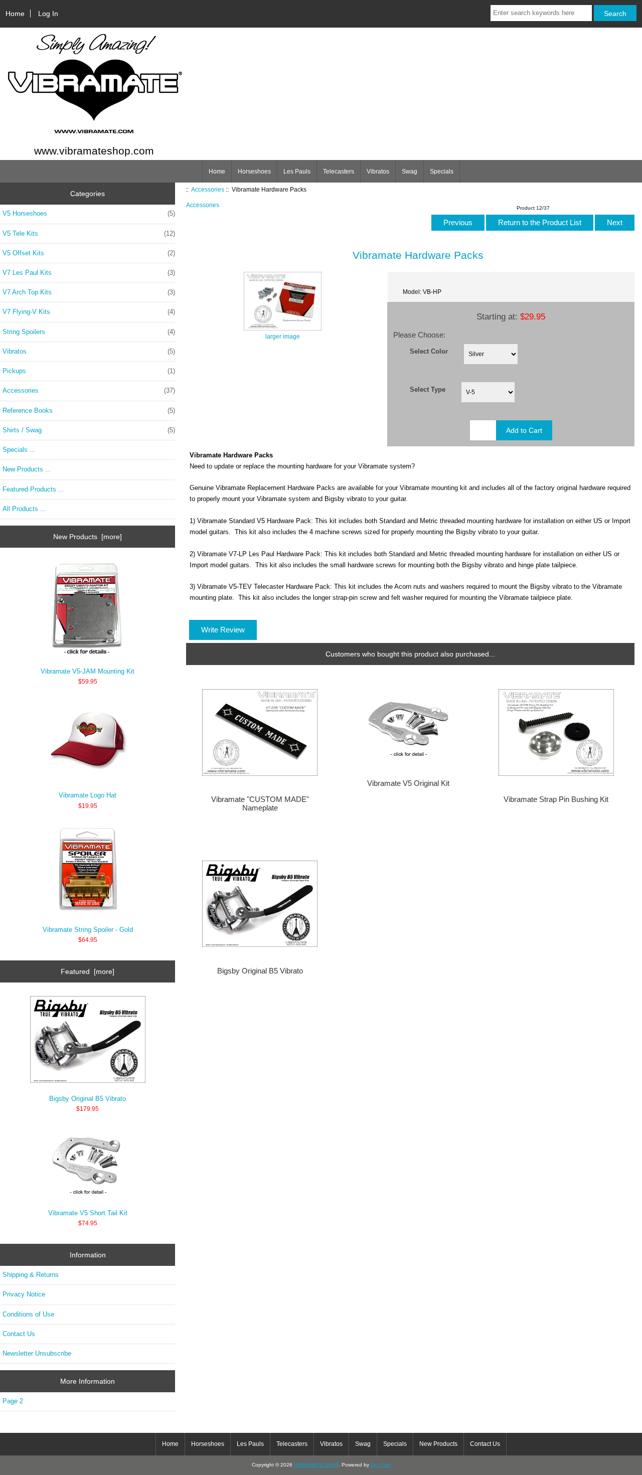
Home (15, 14)
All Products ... (24, 509)
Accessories (207, 189)
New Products (438, 1443)
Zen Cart (381, 1464)
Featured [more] (87, 971)
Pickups (89, 371)
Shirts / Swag (89, 430)
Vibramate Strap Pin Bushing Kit (556, 799)
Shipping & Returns (31, 1274)
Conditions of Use (28, 1314)
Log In (48, 14)
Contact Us (19, 1334)
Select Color (429, 351)
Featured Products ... (33, 489)
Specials (441, 171)
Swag (409, 171)
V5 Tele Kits (89, 233)
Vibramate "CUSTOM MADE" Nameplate (260, 803)
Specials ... (19, 449)
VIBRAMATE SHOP (316, 1464)
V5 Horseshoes (89, 213)
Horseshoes (254, 171)
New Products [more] (87, 537)
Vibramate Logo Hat (87, 795)
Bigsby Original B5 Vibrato (87, 1098)
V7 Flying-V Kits (89, 311)
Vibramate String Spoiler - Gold (88, 929)
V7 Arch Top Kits (89, 292)
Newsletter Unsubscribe (37, 1353)
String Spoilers (89, 332)
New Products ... (27, 469)
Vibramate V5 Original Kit (408, 783)
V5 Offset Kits (89, 253)
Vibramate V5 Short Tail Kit (87, 1213)
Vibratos (378, 171)
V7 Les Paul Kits (89, 272)
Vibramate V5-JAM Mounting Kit (87, 671)
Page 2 (13, 1401)
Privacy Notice (24, 1294)
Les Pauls (296, 171)
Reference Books (89, 410)
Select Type (427, 389)
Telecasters (338, 171)
